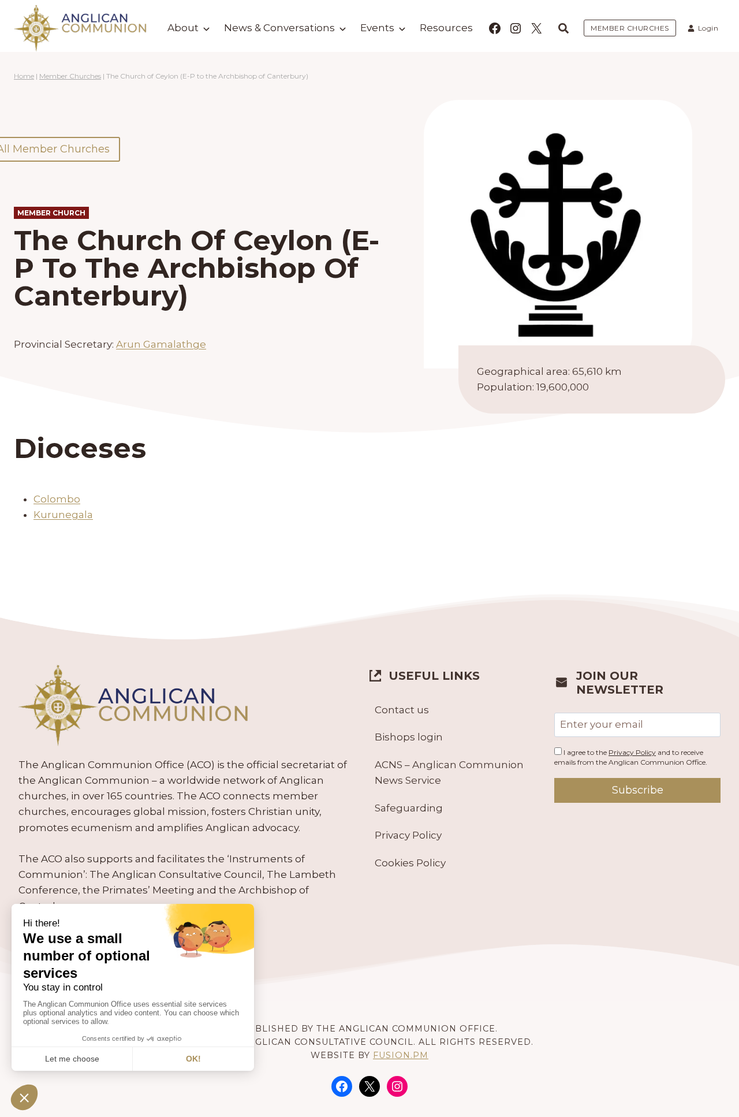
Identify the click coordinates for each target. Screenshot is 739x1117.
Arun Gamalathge (161, 344)
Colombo (56, 499)
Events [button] (377, 27)
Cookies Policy (410, 863)
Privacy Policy (408, 835)
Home (24, 76)
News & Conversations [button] (279, 27)
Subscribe (637, 790)
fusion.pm (400, 1055)
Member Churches (70, 76)
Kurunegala (63, 514)
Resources (446, 27)
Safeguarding (409, 808)
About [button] (183, 27)
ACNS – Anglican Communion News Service (449, 772)
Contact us (402, 710)
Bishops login (409, 737)
